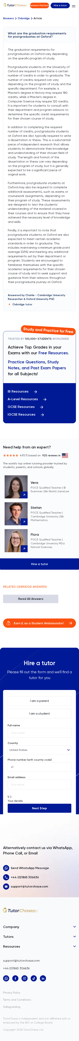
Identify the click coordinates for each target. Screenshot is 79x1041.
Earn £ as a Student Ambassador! (39, 623)
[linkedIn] (43, 978)
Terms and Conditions (17, 999)
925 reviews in (51, 455)
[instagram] (24, 978)
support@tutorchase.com (29, 886)
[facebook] (15, 978)
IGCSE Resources (21, 415)
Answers (8, 18)
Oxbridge (24, 18)
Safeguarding (11, 1006)
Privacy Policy (11, 992)
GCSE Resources (21, 407)
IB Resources (18, 391)
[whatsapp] (6, 978)
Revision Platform (39, 5)
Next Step (39, 808)
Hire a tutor (60, 5)
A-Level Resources (23, 399)
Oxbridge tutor (22, 304)
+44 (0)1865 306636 (25, 877)
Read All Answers (30, 599)
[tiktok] (34, 978)
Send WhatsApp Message (30, 868)
